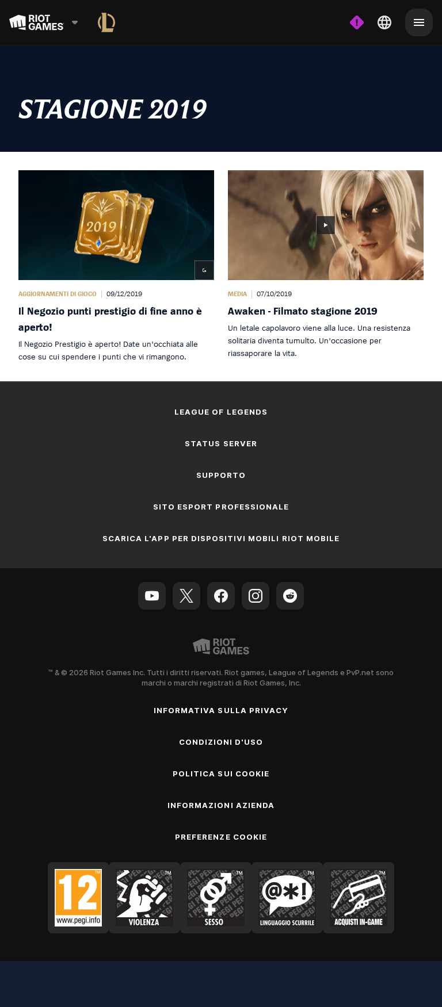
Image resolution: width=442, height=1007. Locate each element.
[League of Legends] (106, 22)
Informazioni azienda (221, 805)
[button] (116, 266)
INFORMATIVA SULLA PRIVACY (221, 710)
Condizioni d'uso (221, 741)
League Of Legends (221, 411)
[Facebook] (221, 596)
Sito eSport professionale (221, 506)
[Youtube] (152, 596)
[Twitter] (186, 596)
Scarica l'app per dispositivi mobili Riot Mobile (221, 538)
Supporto (221, 475)
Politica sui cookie (221, 773)
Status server (221, 443)
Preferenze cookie (221, 836)
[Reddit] (290, 596)
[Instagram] (255, 596)
